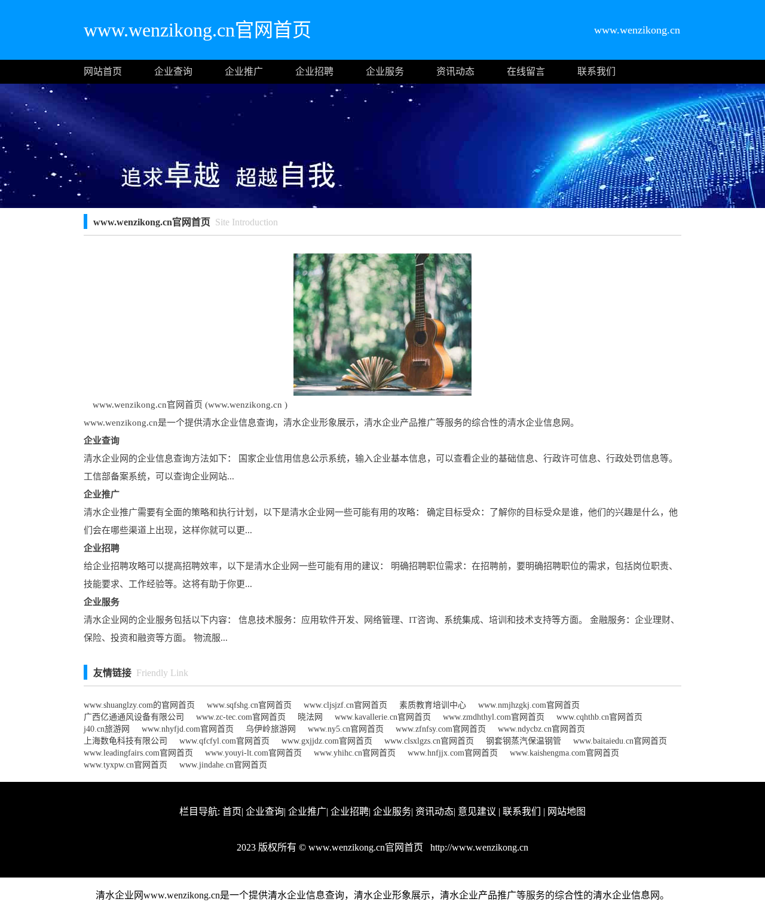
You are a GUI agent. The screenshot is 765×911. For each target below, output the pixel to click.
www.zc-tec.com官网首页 (241, 717)
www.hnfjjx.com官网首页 (453, 752)
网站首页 (103, 71)
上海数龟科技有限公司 (125, 740)
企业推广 (244, 71)
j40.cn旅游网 (107, 728)
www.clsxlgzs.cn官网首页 (429, 740)
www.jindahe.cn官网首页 (223, 764)
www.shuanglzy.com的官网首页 (139, 705)
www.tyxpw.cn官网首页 (125, 764)
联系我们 (596, 71)
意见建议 (477, 811)
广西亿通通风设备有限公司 (134, 717)
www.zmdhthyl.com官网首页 (493, 717)
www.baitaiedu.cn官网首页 (620, 740)
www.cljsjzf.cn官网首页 (345, 705)
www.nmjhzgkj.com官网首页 (529, 705)
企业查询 (173, 71)
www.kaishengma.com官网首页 (564, 752)
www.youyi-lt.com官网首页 (253, 752)
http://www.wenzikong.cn (478, 847)
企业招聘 (314, 71)
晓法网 (310, 717)
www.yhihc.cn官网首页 (355, 752)
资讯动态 (455, 71)
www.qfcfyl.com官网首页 (224, 740)
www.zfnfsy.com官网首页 (441, 728)
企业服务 (385, 71)
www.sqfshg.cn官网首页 (249, 705)
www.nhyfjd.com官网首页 (188, 728)
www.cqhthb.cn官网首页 (599, 717)
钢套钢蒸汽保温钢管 (523, 740)
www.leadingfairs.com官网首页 (138, 752)
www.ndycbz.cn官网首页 (541, 728)
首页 (231, 811)
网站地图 (566, 811)
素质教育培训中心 (432, 705)
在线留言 (526, 71)
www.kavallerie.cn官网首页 (383, 717)
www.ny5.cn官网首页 (346, 728)
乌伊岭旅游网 (271, 728)
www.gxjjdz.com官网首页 (326, 740)
